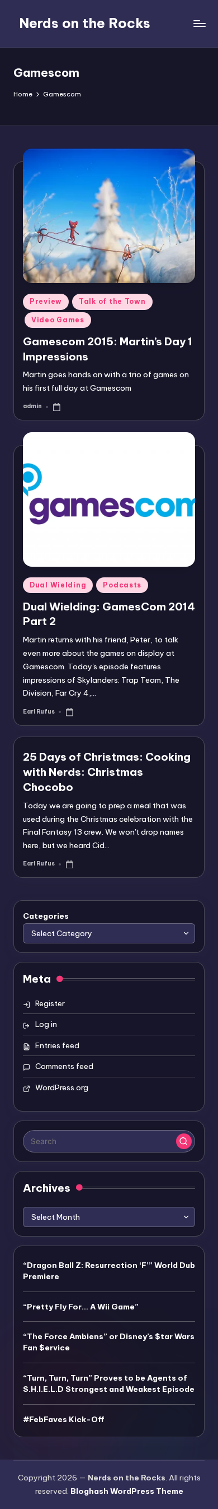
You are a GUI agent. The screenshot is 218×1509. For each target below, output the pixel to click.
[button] (184, 1141)
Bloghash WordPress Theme (126, 1491)
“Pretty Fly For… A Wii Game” (81, 1307)
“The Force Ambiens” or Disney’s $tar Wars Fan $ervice (109, 1342)
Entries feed (57, 1045)
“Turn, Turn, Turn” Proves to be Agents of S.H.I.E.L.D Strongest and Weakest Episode (109, 1383)
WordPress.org (61, 1087)
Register (50, 1003)
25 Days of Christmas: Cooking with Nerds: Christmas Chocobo (107, 772)
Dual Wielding (58, 585)
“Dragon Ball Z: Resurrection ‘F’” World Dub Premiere (109, 1270)
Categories (46, 916)
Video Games (57, 320)
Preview (46, 301)
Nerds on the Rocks (84, 23)
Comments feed (64, 1066)
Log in (46, 1024)
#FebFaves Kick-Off (64, 1419)
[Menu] (199, 23)
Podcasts (122, 585)
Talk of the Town (112, 301)
